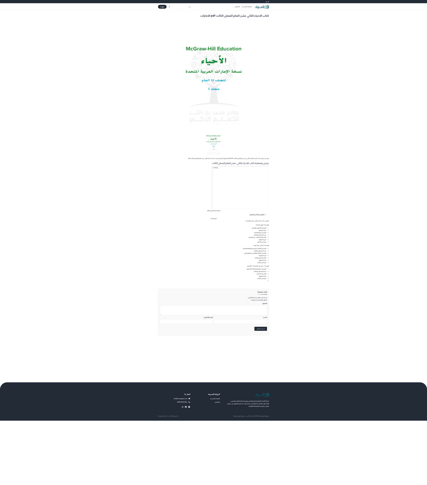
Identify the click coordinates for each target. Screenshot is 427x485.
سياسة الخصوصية (163, 416)
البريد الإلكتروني (208, 317)
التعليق (264, 303)
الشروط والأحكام (173, 416)
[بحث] (169, 7)
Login (162, 7)
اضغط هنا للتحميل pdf (213, 210)
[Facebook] (186, 406)
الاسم (265, 317)
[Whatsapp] (182, 406)
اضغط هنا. (213, 218)
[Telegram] (189, 406)
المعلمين (237, 6)
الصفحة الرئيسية (247, 6)
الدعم (267, 1)
